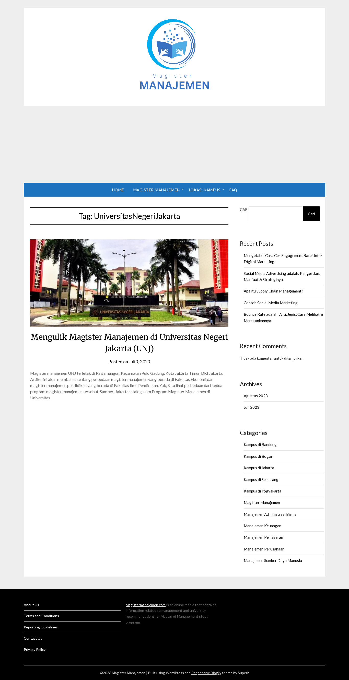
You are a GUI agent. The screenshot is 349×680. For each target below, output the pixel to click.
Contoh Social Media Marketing (271, 302)
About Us (31, 605)
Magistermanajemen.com (146, 605)
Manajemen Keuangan (262, 525)
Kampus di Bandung (260, 444)
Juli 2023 (251, 407)
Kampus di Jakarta (259, 467)
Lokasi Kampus (204, 189)
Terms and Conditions (41, 616)
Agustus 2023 (256, 395)
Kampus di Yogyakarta (262, 491)
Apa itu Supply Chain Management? (273, 291)
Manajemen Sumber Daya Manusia (273, 560)
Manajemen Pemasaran (263, 537)
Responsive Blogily (206, 673)
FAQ (233, 189)
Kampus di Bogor (258, 456)
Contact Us (33, 638)
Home (118, 189)
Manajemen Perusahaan (264, 549)
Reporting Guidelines (41, 627)
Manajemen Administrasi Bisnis (270, 514)
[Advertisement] (174, 144)
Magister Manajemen (156, 189)
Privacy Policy (34, 649)
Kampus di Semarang (261, 479)
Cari (244, 209)
